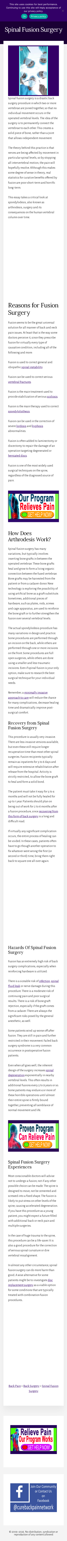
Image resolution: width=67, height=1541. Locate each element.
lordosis (21, 426)
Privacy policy (38, 16)
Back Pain (15, 1386)
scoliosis (52, 396)
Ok (24, 16)
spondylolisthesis (19, 411)
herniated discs (17, 455)
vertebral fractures (19, 382)
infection (44, 981)
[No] (62, 10)
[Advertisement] (33, 258)
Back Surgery (31, 1386)
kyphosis (37, 426)
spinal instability (31, 367)
